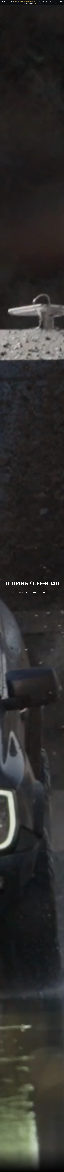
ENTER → (38, 3)
